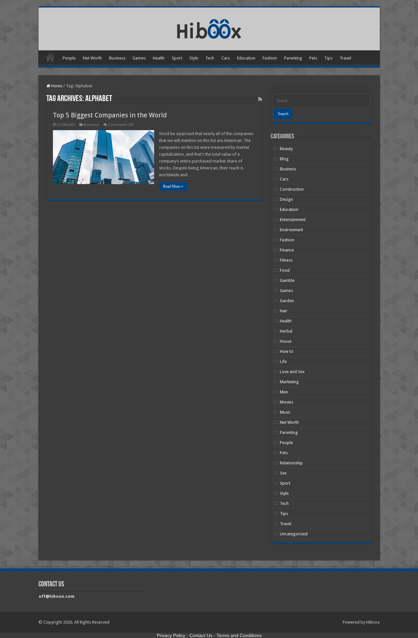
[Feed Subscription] (260, 99)
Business (117, 58)
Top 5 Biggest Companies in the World (110, 115)
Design (286, 199)
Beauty (286, 148)
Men (284, 391)
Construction (292, 189)
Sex (283, 473)
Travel (345, 58)
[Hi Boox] (209, 28)
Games (139, 58)
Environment (291, 229)
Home (50, 57)
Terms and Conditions (239, 635)
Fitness (286, 260)
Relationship (291, 462)
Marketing (289, 381)
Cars (225, 58)
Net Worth (92, 58)
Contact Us (200, 635)
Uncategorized (294, 533)
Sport (177, 58)
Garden (287, 300)
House (286, 341)
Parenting (293, 58)
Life (283, 361)
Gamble (287, 280)
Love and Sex (292, 371)
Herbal (286, 331)
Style (193, 58)
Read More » (173, 186)
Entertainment (293, 219)
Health (159, 58)
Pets (313, 58)
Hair (283, 310)
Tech (209, 58)
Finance (287, 250)
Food (285, 270)
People (69, 58)
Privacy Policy (171, 635)
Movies (286, 402)
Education (246, 58)
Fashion (270, 58)
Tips (328, 58)
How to (286, 351)
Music (285, 412)
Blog (284, 158)
